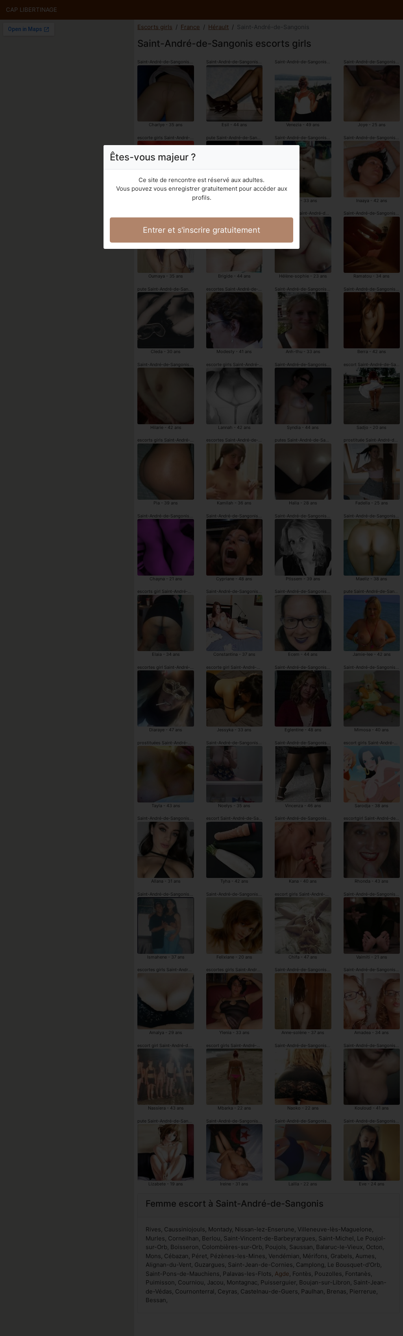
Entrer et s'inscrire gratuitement (201, 230)
